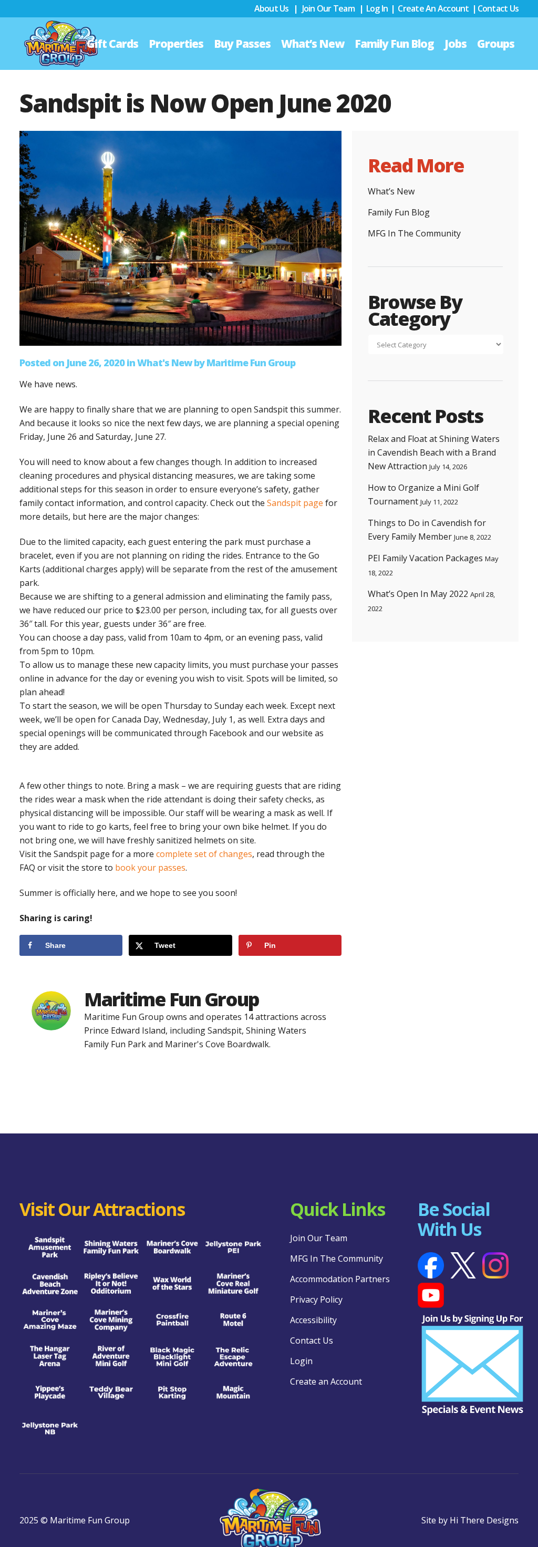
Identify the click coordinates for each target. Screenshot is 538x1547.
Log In (377, 8)
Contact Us (498, 8)
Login (301, 1361)
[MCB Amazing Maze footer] (50, 1320)
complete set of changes (204, 854)
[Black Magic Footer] (172, 1356)
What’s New (391, 191)
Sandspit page (295, 503)
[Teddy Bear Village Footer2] (111, 1392)
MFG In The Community (414, 233)
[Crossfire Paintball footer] (172, 1320)
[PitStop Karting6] (172, 1392)
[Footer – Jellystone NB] (50, 1429)
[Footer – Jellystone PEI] (233, 1247)
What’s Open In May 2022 (418, 594)
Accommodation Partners (340, 1279)
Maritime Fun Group (250, 362)
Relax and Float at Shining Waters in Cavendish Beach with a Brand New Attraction (434, 452)
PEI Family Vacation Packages (425, 558)
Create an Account (433, 8)
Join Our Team (328, 8)
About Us (271, 8)
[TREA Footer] (233, 1356)
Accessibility (313, 1320)
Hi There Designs (484, 1520)
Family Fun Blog (399, 212)
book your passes (150, 867)
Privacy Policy (316, 1299)
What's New (164, 362)
